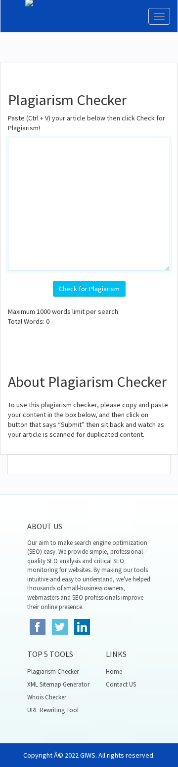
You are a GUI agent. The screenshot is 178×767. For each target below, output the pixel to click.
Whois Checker (46, 697)
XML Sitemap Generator (58, 684)
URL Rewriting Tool (53, 710)
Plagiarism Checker (53, 671)
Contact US (121, 684)
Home (114, 671)
